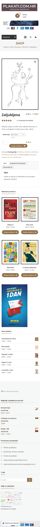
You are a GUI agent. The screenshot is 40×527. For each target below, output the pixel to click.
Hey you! (29, 225)
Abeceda (10, 267)
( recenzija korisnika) (25, 120)
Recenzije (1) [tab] (7, 167)
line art (10, 157)
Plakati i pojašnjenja (10, 447)
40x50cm (28, 152)
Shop (11, 47)
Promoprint (22, 522)
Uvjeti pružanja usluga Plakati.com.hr (15, 460)
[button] (35, 62)
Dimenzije (17, 47)
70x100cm (5, 155)
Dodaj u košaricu (17, 146)
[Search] (29, 480)
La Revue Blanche (29, 267)
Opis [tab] (5, 163)
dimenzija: (6, 134)
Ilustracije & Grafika (16, 155)
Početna (6, 47)
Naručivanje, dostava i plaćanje (14, 452)
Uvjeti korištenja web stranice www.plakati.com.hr (19, 464)
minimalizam (17, 157)
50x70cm (25, 47)
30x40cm (20, 152)
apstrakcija (32, 155)
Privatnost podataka (10, 456)
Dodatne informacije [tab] (17, 163)
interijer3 (4, 157)
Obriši (13, 137)
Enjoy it (10, 225)
